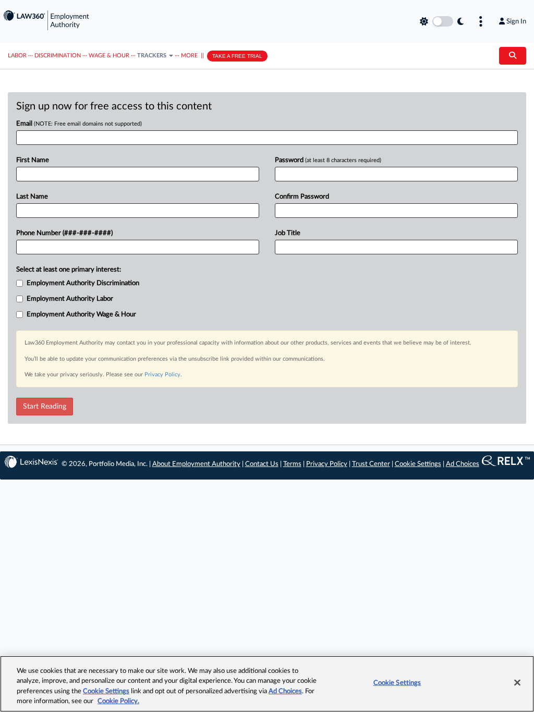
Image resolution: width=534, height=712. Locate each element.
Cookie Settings (418, 464)
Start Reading (44, 406)
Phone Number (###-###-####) (64, 233)
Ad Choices (462, 464)
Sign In (516, 21)
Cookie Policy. (118, 701)
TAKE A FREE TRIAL (237, 56)
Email (79, 123)
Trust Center (371, 464)
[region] (267, 684)
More (189, 55)
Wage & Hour (109, 55)
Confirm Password (302, 196)
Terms (292, 464)
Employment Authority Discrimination (83, 283)
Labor (17, 55)
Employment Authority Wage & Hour (81, 314)
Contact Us (261, 464)
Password (328, 160)
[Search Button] (512, 56)
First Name (32, 160)
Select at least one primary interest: (68, 269)
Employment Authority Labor (70, 299)
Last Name (32, 196)
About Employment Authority (196, 464)
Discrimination (57, 55)
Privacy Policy (162, 374)
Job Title (287, 233)
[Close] (517, 682)
